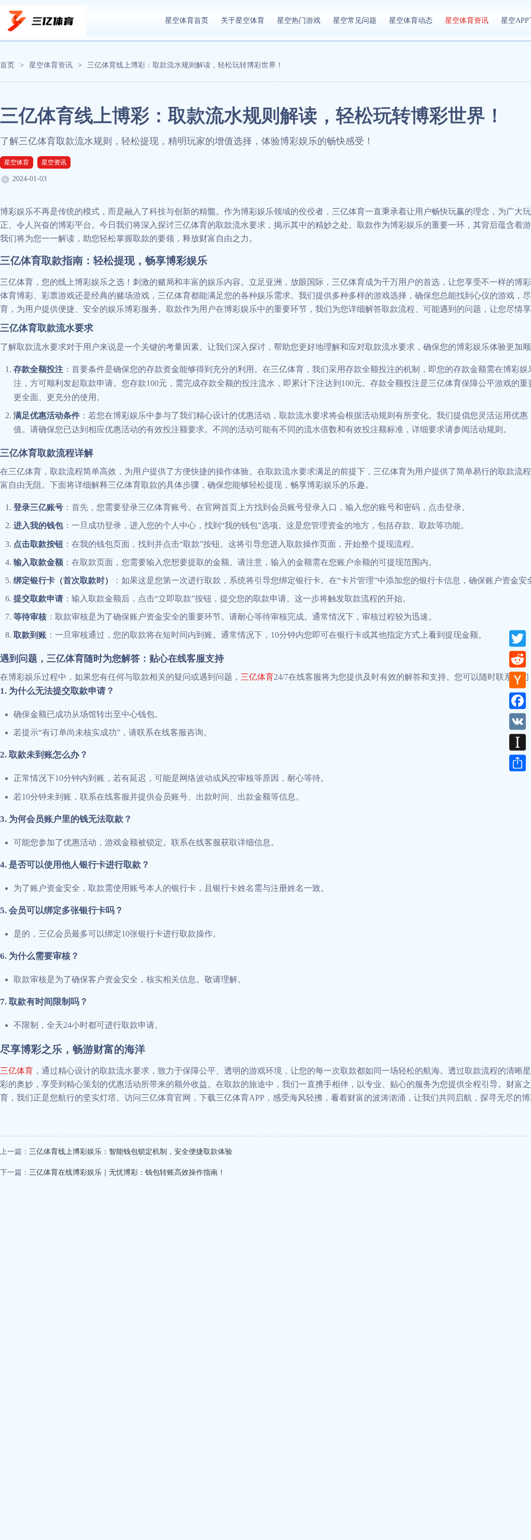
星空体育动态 (410, 20)
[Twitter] (517, 638)
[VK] (517, 721)
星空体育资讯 (466, 20)
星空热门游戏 (298, 20)
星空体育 (16, 162)
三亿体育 (257, 676)
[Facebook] (517, 700)
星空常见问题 (354, 20)
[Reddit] (517, 659)
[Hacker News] (517, 679)
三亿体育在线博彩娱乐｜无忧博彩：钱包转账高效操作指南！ (127, 1172)
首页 (7, 65)
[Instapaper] (517, 742)
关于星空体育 (242, 20)
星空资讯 (53, 162)
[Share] (517, 762)
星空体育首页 (186, 20)
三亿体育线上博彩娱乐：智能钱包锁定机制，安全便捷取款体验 (130, 1152)
